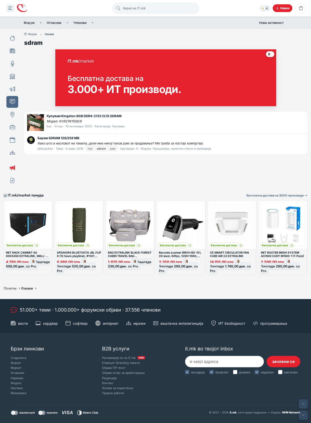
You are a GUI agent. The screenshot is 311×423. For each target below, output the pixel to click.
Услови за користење (117, 388)
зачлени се (283, 361)
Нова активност (271, 23)
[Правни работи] (12, 180)
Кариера (17, 378)
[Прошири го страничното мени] (10, 8)
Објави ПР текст (113, 368)
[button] (40, 23)
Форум (29, 23)
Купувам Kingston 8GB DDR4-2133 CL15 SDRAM (84, 116)
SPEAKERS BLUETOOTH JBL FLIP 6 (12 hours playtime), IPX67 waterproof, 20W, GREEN (79, 256)
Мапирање (19, 393)
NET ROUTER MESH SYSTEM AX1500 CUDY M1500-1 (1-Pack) (282, 254)
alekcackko (45, 148)
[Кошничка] (301, 8)
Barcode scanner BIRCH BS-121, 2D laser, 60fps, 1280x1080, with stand (180, 256)
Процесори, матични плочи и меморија (182, 148)
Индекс (16, 383)
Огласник (54, 23)
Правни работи (113, 393)
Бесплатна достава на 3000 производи (275, 195)
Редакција (109, 378)
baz (49, 126)
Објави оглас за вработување (123, 373)
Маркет (16, 368)
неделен (267, 372)
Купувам (118, 126)
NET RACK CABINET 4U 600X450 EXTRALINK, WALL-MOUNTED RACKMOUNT (26, 256)
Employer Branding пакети (121, 363)
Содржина (18, 358)
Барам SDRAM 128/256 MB (58, 138)
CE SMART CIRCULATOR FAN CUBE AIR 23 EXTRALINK (229, 254)
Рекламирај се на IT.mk (123, 358)
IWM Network (291, 412)
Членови (80, 23)
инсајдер (198, 372)
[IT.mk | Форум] (22, 8)
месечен (291, 372)
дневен (244, 372)
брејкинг (222, 372)
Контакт (107, 383)
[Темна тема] (265, 8)
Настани (17, 388)
